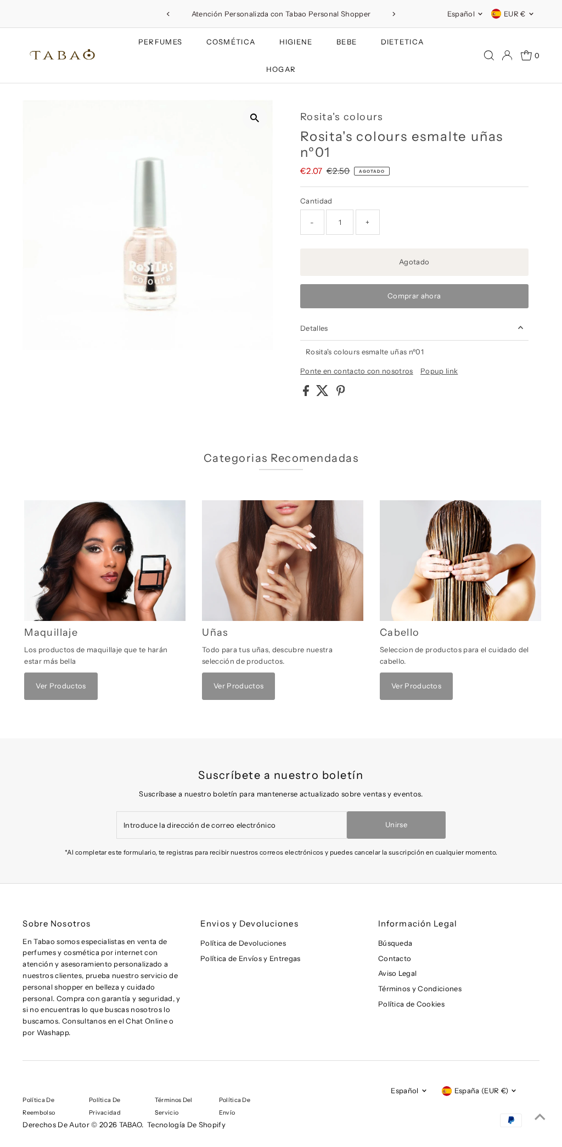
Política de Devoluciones (243, 943)
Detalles (314, 328)
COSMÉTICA (231, 41)
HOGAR (281, 69)
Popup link (439, 371)
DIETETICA (402, 41)
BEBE (346, 41)
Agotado (414, 261)
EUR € (515, 13)
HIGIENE (296, 41)
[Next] (393, 14)
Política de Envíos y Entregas (250, 958)
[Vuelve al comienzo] (540, 1117)
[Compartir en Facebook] (307, 393)
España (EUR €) (481, 1090)
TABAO (130, 1124)
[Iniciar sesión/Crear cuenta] (507, 55)
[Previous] (168, 14)
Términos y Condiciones (420, 988)
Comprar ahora (414, 295)
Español (461, 13)
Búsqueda (395, 943)
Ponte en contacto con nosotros (356, 371)
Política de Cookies (411, 1003)
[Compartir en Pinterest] (340, 393)
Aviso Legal (397, 973)
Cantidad (316, 200)
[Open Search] (489, 55)
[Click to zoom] (255, 117)
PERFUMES (160, 41)
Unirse (396, 824)
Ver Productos (61, 685)
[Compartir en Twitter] (323, 393)
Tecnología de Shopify (186, 1124)
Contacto (395, 958)
